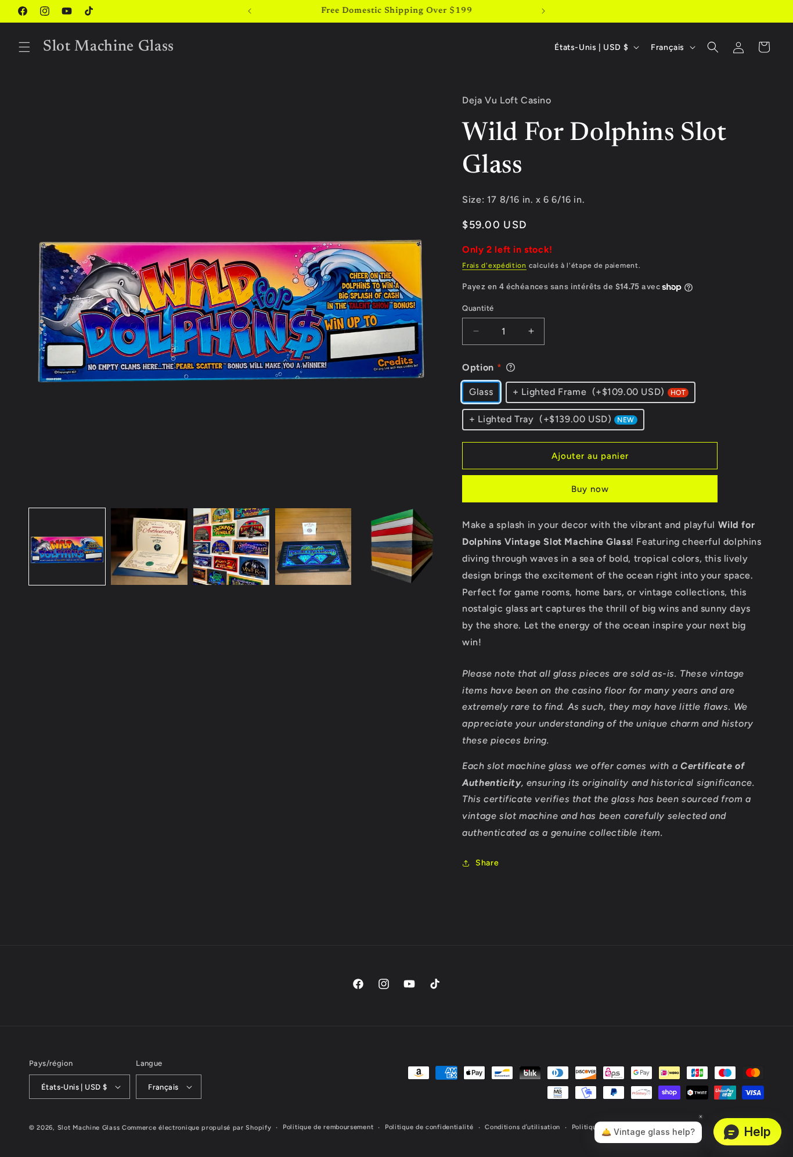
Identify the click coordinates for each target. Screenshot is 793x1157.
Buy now (590, 489)
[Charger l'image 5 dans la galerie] (395, 546)
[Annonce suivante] (543, 11)
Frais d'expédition (494, 265)
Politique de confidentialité (429, 1127)
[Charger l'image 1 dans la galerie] (67, 546)
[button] (24, 47)
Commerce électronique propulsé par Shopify (196, 1127)
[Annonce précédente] (249, 11)
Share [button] (487, 863)
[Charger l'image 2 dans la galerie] (149, 546)
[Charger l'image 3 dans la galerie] (231, 546)
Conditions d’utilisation (522, 1127)
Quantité (477, 308)
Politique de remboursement (328, 1127)
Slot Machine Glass (88, 1127)
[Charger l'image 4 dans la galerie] (313, 546)
